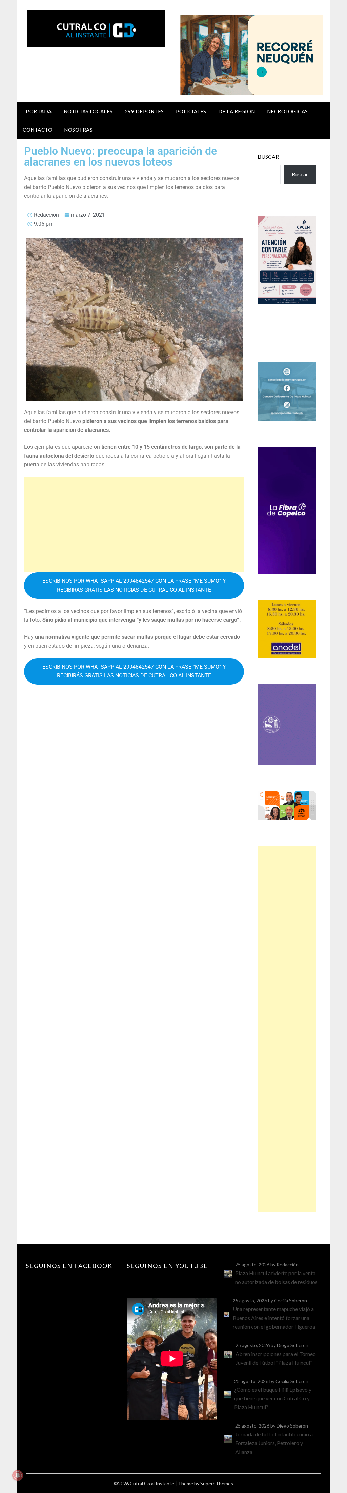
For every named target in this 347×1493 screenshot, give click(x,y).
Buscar (268, 156)
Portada (39, 111)
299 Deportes (144, 111)
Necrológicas (287, 111)
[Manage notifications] (17, 1475)
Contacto (37, 130)
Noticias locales (88, 111)
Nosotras (78, 130)
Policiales (191, 111)
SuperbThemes (216, 1483)
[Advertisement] (134, 524)
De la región (236, 111)
